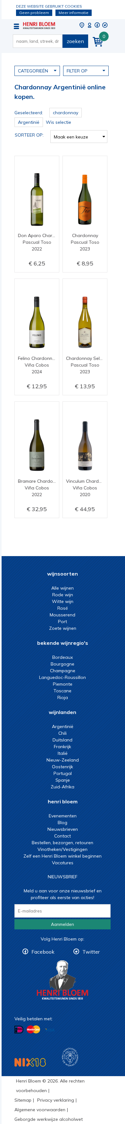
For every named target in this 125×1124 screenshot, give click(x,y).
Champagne (62, 671)
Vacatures (62, 863)
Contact (62, 836)
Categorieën (33, 71)
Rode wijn (62, 595)
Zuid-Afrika (62, 787)
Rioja (62, 697)
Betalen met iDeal (18, 1030)
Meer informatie (73, 12)
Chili (62, 733)
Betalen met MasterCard (33, 1029)
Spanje (62, 780)
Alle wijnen (62, 588)
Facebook (42, 952)
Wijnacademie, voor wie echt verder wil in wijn (70, 1057)
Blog (62, 822)
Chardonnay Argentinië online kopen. (39, 25)
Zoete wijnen (62, 628)
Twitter (91, 952)
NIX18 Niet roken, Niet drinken (30, 1062)
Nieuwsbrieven (62, 829)
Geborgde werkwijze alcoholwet (48, 1119)
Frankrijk (62, 746)
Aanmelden (62, 924)
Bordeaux (62, 657)
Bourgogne (62, 664)
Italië (63, 753)
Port (62, 621)
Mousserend (62, 615)
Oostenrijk (62, 767)
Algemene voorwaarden (39, 1110)
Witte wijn (62, 601)
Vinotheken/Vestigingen (63, 849)
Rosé (62, 608)
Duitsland (62, 740)
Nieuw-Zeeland (62, 760)
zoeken (75, 41)
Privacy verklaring (55, 1100)
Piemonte (62, 684)
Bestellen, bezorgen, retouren (62, 842)
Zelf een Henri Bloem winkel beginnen (62, 856)
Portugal (63, 773)
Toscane (62, 691)
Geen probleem (34, 12)
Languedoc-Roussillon (62, 677)
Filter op (77, 71)
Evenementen (63, 816)
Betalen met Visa (49, 1030)
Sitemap (22, 1100)
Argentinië (62, 726)
